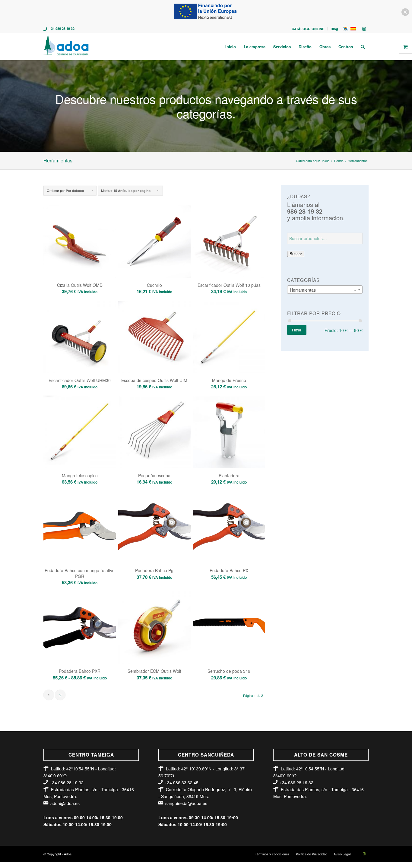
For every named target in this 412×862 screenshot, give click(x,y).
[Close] (405, 12)
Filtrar (296, 329)
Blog (334, 29)
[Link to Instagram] (364, 28)
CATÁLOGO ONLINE (308, 29)
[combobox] (325, 289)
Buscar (296, 254)
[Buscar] (363, 46)
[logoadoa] (66, 46)
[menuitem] (308, 28)
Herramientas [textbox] (323, 290)
